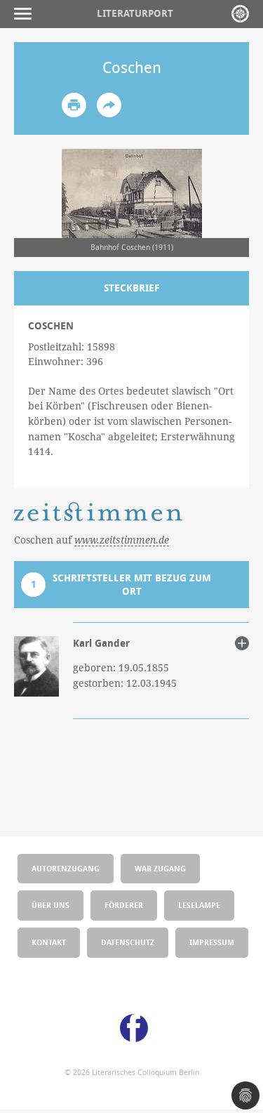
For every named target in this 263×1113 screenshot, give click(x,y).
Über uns (50, 905)
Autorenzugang (66, 868)
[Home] (240, 13)
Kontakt (49, 942)
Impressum (211, 942)
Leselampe (199, 905)
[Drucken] (74, 105)
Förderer (123, 905)
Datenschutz (127, 942)
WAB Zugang (160, 868)
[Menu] (26, 13)
